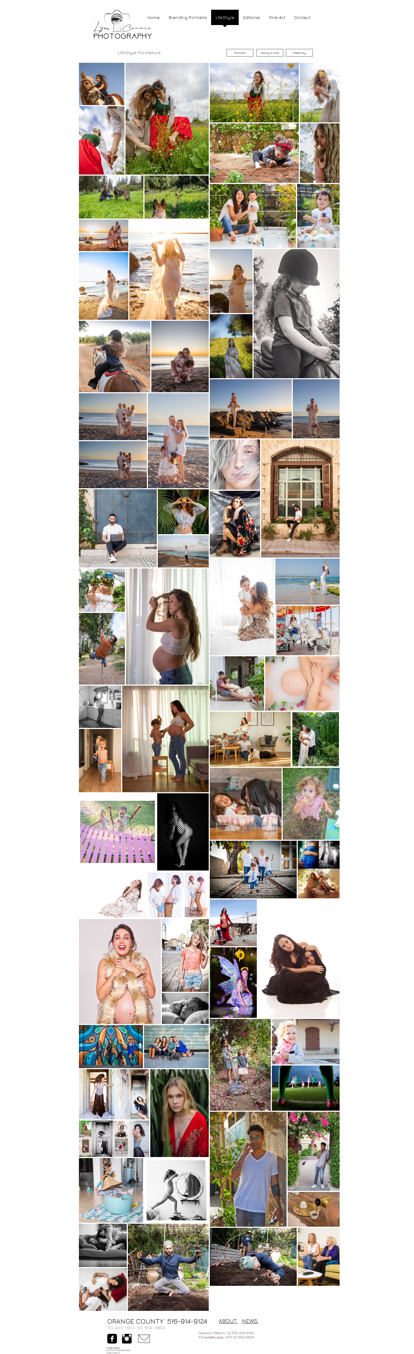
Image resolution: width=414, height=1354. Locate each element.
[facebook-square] (112, 1339)
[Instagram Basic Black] (127, 1339)
